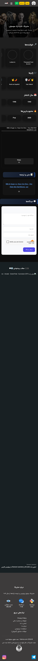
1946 (14, 102)
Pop (14, 118)
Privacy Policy (22, 618)
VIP (17, 3)
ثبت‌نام (22, 3)
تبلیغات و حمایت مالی (19, 621)
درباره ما (24, 626)
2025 (29, 118)
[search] (6, 3)
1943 (29, 102)
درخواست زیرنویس (20, 629)
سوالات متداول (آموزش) (19, 631)
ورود (27, 3)
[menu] (11, 3)
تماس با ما (23, 623)
